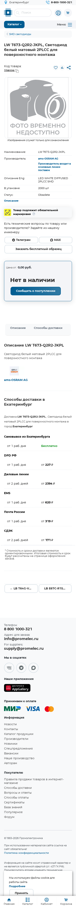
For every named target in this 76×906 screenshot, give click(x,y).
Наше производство (19, 758)
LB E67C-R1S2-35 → (58, 588)
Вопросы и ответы (18, 792)
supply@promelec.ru (24, 649)
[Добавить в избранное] (56, 67)
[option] (38, 107)
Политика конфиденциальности (26, 852)
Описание (11, 201)
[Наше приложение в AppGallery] (17, 688)
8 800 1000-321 (18, 629)
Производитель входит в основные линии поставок (54, 167)
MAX (57, 240)
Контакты (11, 729)
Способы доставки (48, 328)
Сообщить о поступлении (35, 291)
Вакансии (11, 753)
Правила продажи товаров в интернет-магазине (34, 781)
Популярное (13, 812)
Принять (21, 893)
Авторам (10, 763)
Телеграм (23, 240)
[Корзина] (68, 13)
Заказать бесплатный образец (38, 249)
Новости (10, 724)
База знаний (13, 807)
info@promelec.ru (21, 639)
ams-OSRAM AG (48, 158)
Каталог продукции (18, 734)
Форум (9, 817)
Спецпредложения (18, 748)
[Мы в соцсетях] (9, 668)
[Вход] (58, 13)
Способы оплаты (16, 797)
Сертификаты (14, 802)
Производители (16, 739)
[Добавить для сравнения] (62, 67)
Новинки (10, 743)
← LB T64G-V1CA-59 (24, 588)
